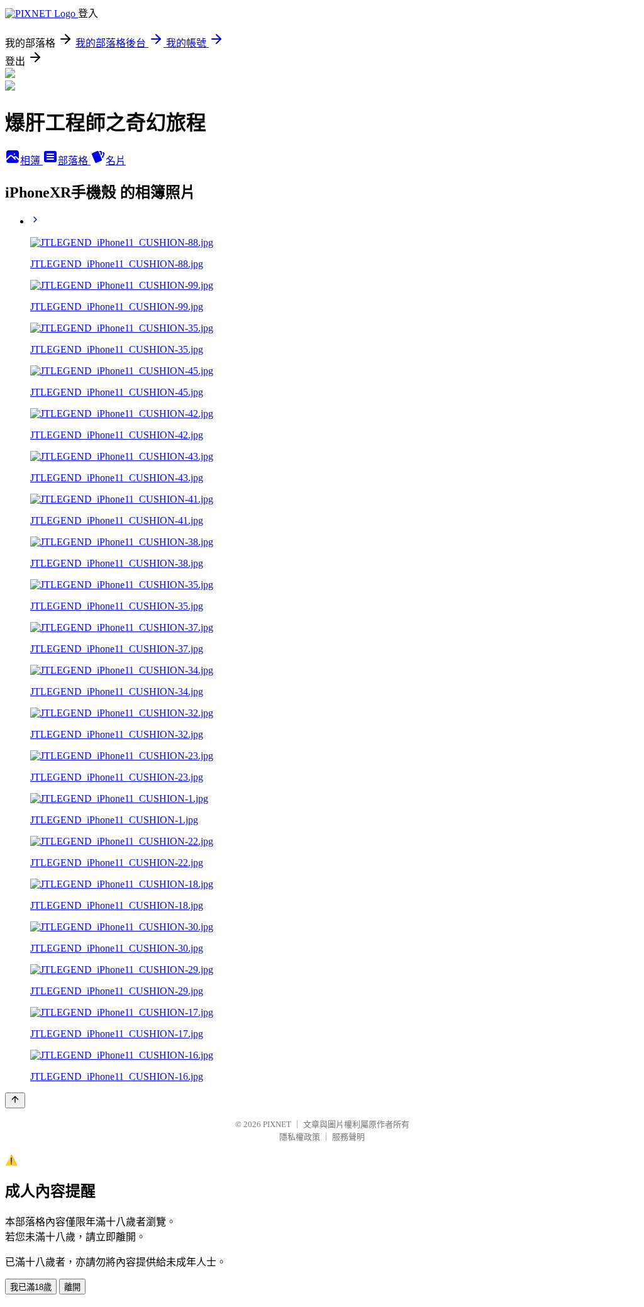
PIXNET (277, 1124)
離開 (72, 1287)
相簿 (31, 160)
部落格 (74, 160)
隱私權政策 (299, 1137)
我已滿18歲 (31, 1287)
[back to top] (15, 1100)
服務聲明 (348, 1137)
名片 (116, 160)
